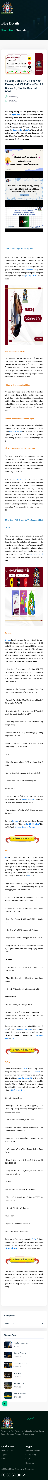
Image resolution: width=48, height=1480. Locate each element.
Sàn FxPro (35, 1072)
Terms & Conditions (32, 1450)
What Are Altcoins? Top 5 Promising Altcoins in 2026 (20, 1373)
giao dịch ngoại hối (25, 1078)
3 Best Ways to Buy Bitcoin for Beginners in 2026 (20, 1363)
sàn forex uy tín (15, 431)
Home (4, 30)
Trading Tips (9, 1323)
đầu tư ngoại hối (36, 554)
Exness (16, 130)
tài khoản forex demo (17, 1090)
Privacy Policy (30, 1454)
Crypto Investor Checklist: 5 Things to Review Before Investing (20, 1343)
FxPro (27, 130)
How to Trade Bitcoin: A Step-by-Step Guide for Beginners (20, 1353)
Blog (11, 30)
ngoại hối (16, 115)
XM (21, 130)
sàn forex (29, 270)
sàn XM (30, 876)
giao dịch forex (31, 276)
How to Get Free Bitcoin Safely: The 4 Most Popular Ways (20, 1394)
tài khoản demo (20, 827)
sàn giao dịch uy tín (24, 1029)
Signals (4, 1454)
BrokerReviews (7, 1450)
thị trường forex (28, 799)
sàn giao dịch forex (20, 479)
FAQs (27, 1459)
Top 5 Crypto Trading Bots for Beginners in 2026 (20, 1383)
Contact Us (29, 1463)
